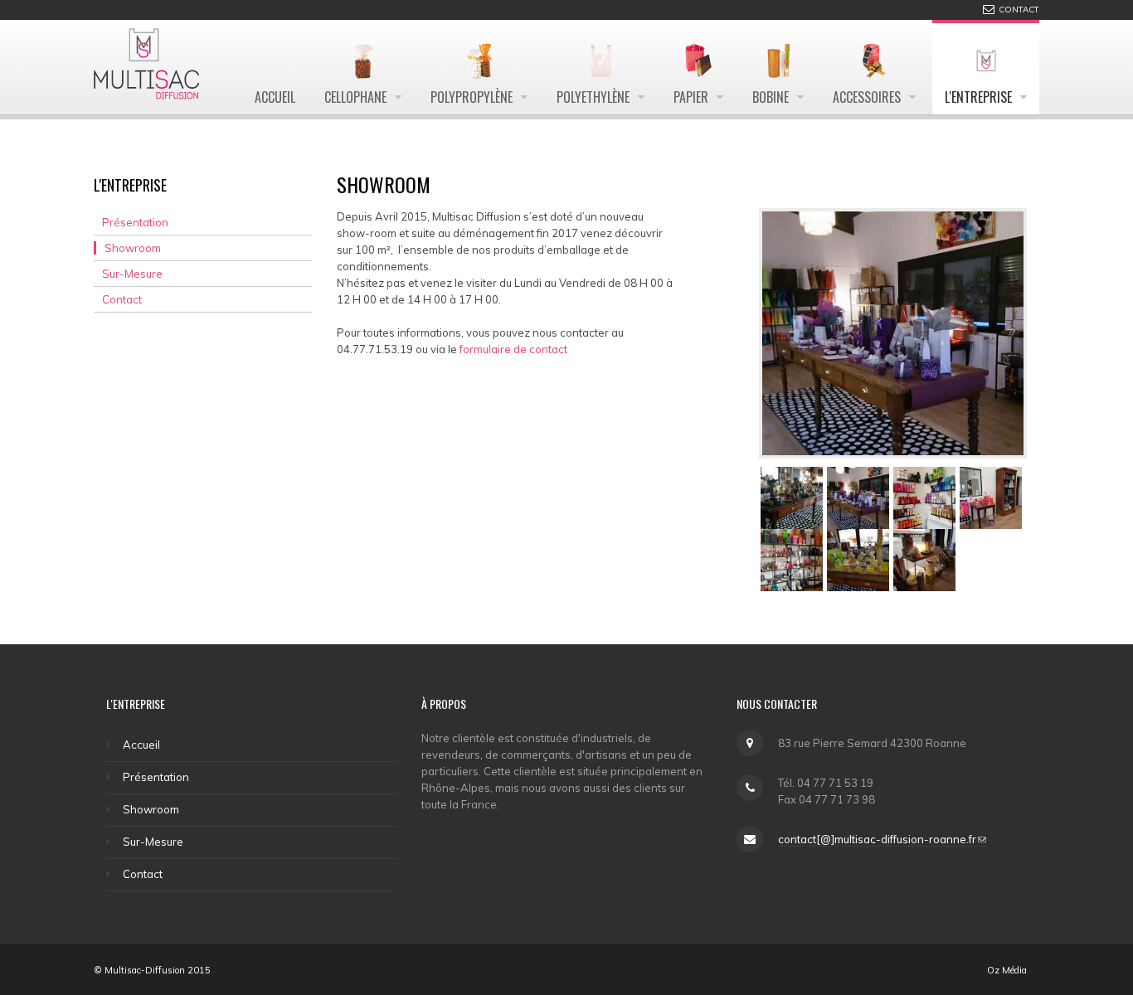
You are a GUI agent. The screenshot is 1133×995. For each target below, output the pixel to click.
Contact (122, 299)
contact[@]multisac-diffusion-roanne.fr (877, 839)
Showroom (133, 248)
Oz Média (1007, 970)
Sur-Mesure (132, 273)
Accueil (141, 744)
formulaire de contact (515, 349)
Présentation (135, 222)
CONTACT (1019, 9)
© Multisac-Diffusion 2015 (152, 970)
